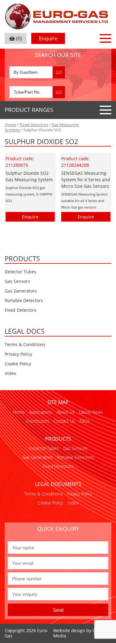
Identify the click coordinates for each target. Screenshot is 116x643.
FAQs (84, 421)
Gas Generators (21, 291)
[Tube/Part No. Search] (37, 92)
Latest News (91, 412)
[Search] (59, 72)
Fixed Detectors (33, 124)
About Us (66, 412)
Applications (40, 412)
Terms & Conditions (25, 344)
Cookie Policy (18, 364)
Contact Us (64, 421)
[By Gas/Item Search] (37, 72)
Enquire (48, 38)
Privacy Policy (18, 354)
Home (10, 124)
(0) (18, 38)
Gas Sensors (17, 281)
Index (10, 373)
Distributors (37, 421)
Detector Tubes (20, 272)
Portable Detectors (24, 300)
